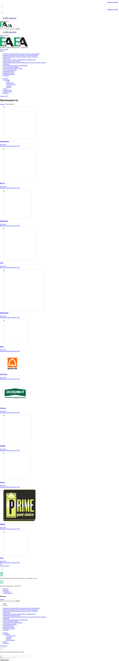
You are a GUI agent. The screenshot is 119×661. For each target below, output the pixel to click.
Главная (2, 104)
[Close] (0, 655)
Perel (1, 558)
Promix (2, 482)
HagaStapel (4, 221)
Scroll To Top (3, 645)
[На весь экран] (4, 647)
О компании (6, 591)
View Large (3, 144)
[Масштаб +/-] (5, 647)
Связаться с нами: (112, 2)
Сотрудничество (7, 593)
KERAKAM (4, 313)
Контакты (6, 588)
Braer (2, 347)
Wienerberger (4, 141)
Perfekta (3, 446)
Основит (3, 408)
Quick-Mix (3, 374)
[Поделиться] (2, 647)
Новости (5, 590)
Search (17, 28)
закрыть (2, 599)
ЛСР (1, 263)
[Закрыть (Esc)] (0, 647)
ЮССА (2, 183)
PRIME (2, 524)
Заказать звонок (5, 660)
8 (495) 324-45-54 (4, 565)
